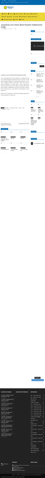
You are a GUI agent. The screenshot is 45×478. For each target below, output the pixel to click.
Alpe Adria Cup (33, 399)
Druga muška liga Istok (5, 149)
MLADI (22, 13)
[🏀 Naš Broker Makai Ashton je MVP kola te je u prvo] (33, 293)
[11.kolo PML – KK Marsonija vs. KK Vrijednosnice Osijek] (33, 80)
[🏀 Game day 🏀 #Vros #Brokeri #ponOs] (42, 149)
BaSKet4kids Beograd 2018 (24, 123)
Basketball (6, 107)
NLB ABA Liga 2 (34, 423)
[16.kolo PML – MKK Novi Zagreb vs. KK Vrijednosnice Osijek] (33, 75)
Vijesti (32, 452)
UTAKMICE (27, 13)
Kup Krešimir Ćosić (34, 420)
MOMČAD (17, 13)
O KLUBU (11, 13)
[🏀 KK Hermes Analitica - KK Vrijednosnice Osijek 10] (33, 365)
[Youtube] (43, 4)
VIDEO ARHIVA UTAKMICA (8, 19)
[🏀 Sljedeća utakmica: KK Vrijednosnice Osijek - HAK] (33, 216)
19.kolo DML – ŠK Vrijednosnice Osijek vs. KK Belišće (5, 139)
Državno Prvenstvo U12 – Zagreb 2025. (34, 110)
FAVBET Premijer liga (35, 402)
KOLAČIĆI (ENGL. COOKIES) (14, 2)
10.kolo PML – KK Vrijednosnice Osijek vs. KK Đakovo (39, 86)
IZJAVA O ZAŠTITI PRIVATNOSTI (24, 2)
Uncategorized (33, 446)
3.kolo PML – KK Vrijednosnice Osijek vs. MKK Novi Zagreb (6, 435)
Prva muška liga (34, 432)
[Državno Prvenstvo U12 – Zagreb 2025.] (34, 106)
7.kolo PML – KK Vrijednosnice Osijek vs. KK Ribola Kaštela (6, 417)
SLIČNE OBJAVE (4, 129)
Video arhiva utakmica (35, 450)
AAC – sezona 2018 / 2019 (36, 395)
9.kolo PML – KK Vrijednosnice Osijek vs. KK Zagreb (39, 91)
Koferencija (33, 418)
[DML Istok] (15, 134)
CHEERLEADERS (34, 13)
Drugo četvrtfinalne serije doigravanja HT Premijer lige (6, 124)
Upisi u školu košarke (35, 448)
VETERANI (16, 19)
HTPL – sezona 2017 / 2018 (36, 411)
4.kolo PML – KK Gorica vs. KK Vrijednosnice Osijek (6, 430)
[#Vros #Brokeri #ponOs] (37, 207)
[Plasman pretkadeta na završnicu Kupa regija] (41, 106)
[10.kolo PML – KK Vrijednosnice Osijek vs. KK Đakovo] (33, 86)
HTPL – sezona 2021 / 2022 (36, 415)
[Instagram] (37, 4)
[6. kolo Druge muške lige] (25, 145)
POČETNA (5, 13)
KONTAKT (2, 2)
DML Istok (12, 138)
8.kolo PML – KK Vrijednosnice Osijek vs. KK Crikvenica (6, 413)
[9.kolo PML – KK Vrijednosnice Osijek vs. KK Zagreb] (33, 92)
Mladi (23, 107)
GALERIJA (10, 16)
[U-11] (41, 116)
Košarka (20, 107)
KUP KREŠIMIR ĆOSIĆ (33, 16)
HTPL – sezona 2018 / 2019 (36, 407)
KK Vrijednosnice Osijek (13, 107)
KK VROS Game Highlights (36, 416)
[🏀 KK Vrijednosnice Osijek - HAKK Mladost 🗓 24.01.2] (37, 155)
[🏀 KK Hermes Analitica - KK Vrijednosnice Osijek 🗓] (37, 366)
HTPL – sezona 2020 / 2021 (36, 413)
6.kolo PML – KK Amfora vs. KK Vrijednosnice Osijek (6, 422)
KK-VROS (5, 28)
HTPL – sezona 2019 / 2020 (36, 409)
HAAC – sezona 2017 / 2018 (36, 406)
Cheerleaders (33, 400)
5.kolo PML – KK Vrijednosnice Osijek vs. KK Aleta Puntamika (6, 426)
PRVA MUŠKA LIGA (24, 16)
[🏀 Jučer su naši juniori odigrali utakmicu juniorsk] (33, 175)
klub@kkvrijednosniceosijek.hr (19, 470)
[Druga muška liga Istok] (5, 145)
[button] (42, 14)
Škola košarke (7, 22)
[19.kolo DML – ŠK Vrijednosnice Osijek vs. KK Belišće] (5, 134)
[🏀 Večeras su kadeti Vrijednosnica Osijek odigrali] (42, 311)
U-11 (39, 119)
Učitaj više (37, 96)
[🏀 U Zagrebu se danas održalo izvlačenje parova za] (42, 235)
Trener (8, 109)
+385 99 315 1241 (17, 469)
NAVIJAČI (4, 16)
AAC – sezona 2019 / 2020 (36, 397)
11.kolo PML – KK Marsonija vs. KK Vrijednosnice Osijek (39, 80)
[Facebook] (35, 4)
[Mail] (39, 4)
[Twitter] (41, 4)
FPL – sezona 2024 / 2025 (36, 404)
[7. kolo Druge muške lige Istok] (15, 145)
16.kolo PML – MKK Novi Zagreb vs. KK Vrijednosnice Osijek (40, 74)
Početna (2, 22)
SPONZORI (7, 2)
